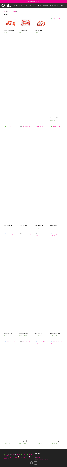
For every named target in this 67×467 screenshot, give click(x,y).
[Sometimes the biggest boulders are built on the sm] (6, 456)
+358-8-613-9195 (39, 457)
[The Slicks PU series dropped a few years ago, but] (29, 456)
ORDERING (45, 5)
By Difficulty (14, 11)
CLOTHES (38, 5)
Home (5, 11)
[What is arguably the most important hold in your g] (12, 456)
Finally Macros (36, 1)
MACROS (31, 5)
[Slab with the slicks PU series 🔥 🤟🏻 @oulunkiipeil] (18, 456)
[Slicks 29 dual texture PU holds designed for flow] (24, 456)
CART (61, 5)
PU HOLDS (24, 5)
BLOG (51, 5)
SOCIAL (56, 5)
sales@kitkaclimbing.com (42, 459)
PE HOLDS (17, 5)
